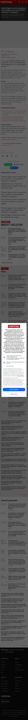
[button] (14, 366)
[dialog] (14, 360)
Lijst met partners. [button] (20, 375)
